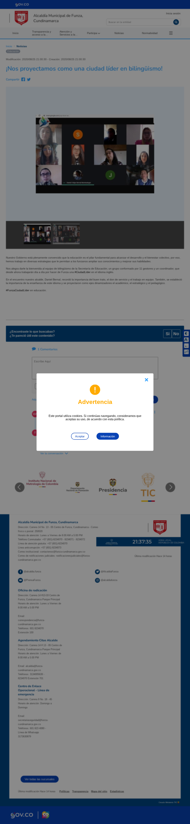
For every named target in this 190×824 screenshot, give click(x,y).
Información (108, 436)
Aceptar (80, 436)
